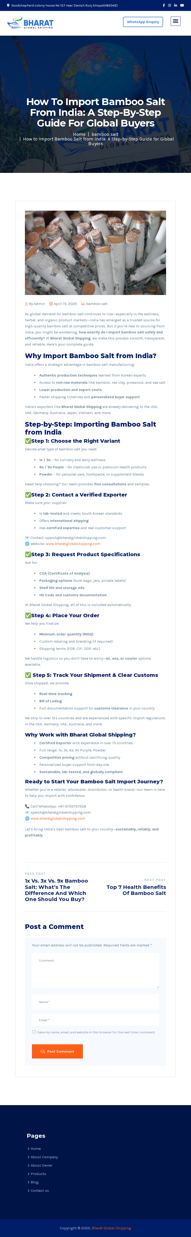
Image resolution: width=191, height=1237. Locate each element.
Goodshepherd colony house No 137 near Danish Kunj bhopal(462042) (64, 5)
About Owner (41, 1165)
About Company (44, 1157)
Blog (35, 1182)
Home (79, 134)
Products (38, 1174)
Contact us (40, 1190)
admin (39, 304)
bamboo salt (105, 134)
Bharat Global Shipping (111, 1228)
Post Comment (60, 1051)
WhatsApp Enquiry (143, 22)
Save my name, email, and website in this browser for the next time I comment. (96, 1032)
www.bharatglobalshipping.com (73, 543)
